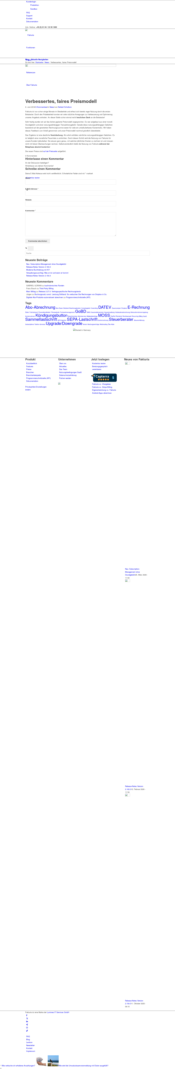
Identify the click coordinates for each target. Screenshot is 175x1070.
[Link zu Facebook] (26, 1015)
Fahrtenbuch (34, 312)
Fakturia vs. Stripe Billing (102, 387)
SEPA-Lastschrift (82, 319)
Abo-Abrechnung (40, 307)
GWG (88, 312)
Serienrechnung (103, 320)
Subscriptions (29, 324)
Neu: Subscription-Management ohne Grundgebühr (46, 264)
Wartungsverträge (93, 324)
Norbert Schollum (65, 107)
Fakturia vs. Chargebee (101, 384)
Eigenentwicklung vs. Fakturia (104, 390)
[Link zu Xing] (27, 1024)
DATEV (104, 307)
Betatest (66, 308)
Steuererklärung (139, 320)
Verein (85, 324)
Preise (28, 369)
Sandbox (33, 9)
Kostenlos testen (99, 363)
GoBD (80, 311)
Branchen (30, 372)
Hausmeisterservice (97, 312)
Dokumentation (32, 21)
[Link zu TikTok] (27, 1030)
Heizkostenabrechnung (122, 312)
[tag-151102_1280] (70, 66)
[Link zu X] (27, 1018)
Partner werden (65, 378)
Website (28, 200)
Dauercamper (116, 308)
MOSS (104, 315)
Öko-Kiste (111, 324)
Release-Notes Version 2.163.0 (38, 267)
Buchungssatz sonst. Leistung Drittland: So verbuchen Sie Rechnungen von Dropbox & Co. (71, 294)
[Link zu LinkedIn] (27, 1021)
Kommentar (30, 211)
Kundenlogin (31, 1)
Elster (27, 312)
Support (29, 15)
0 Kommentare (41, 107)
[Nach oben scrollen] (1, 1068)
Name (28, 178)
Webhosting (103, 324)
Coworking (94, 308)
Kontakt (29, 18)
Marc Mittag (31, 291)
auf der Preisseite (50, 151)
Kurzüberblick (31, 363)
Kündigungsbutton (51, 315)
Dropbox (124, 308)
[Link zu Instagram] (27, 1027)
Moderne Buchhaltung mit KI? (38, 269)
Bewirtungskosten (75, 308)
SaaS (145, 316)
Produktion (34, 5)
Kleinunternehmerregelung (139, 312)
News (52, 107)
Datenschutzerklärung (67, 375)
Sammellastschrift (41, 319)
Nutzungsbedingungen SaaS (70, 372)
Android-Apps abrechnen (102, 393)
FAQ (28, 12)
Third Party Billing (46, 288)
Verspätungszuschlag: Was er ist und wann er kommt (47, 272)
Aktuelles (63, 366)
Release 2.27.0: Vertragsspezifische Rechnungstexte (60, 291)
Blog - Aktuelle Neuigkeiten (36, 59)
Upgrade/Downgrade (64, 323)
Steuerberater (121, 319)
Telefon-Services (39, 324)
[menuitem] (88, 5)
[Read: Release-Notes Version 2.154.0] (127, 795)
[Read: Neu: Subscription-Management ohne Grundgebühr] (127, 364)
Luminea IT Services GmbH (58, 1012)
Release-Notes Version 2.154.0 (38, 275)
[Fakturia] (45, 35)
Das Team (63, 369)
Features (29, 366)
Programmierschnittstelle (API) (78, 297)
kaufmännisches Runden (54, 285)
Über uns (62, 363)
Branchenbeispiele (33, 375)
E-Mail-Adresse (31, 189)
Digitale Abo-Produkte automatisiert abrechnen (44, 297)
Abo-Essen (59, 308)
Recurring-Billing (137, 316)
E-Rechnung (139, 307)
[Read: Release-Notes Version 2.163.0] (127, 581)
